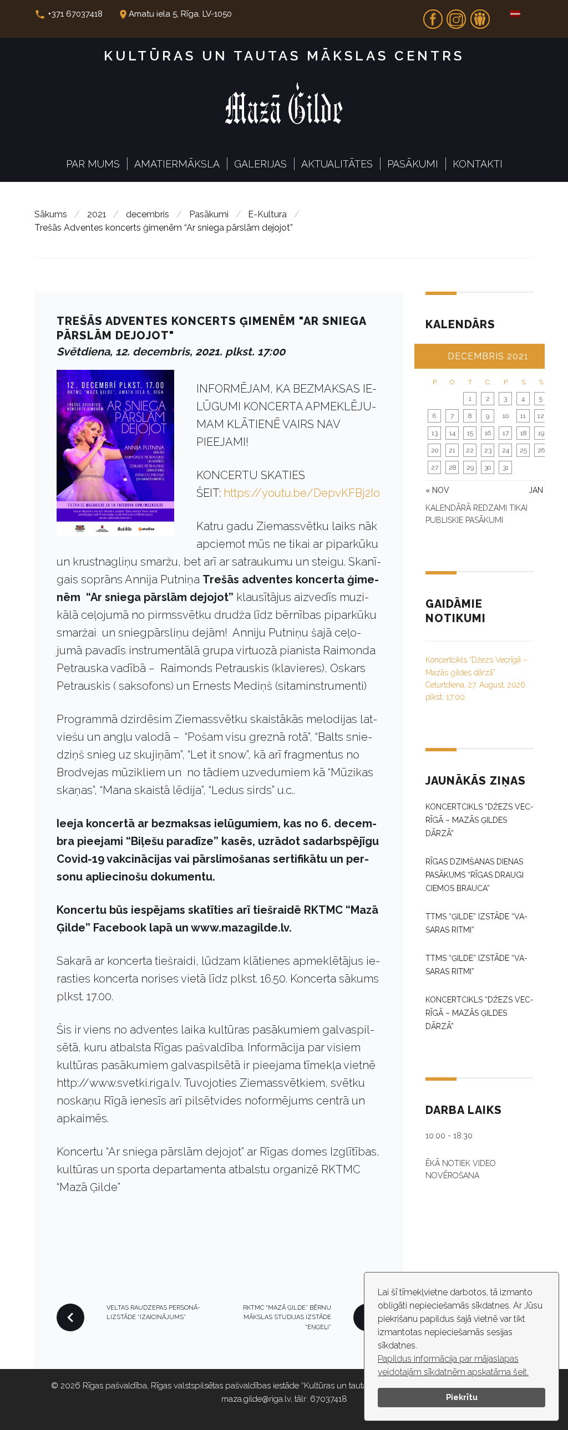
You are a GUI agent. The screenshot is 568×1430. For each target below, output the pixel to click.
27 (434, 467)
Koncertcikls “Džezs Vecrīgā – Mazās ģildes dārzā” (479, 820)
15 (470, 433)
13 (435, 433)
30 (487, 467)
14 (452, 433)
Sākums (50, 214)
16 (488, 433)
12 (540, 416)
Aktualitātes (337, 164)
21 (452, 450)
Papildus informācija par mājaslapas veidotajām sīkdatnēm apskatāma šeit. (453, 1365)
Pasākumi (412, 164)
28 (452, 467)
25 (523, 450)
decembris (147, 214)
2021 (96, 214)
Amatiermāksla (177, 164)
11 (523, 416)
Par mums (93, 164)
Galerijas (260, 164)
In (456, 16)
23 (487, 450)
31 (506, 467)
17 (506, 433)
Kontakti (478, 164)
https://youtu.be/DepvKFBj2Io (302, 493)
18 (523, 433)
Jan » (539, 490)
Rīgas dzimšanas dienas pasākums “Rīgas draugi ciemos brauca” (474, 875)
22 (470, 450)
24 (505, 450)
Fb (433, 16)
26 (541, 450)
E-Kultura (267, 214)
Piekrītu (462, 1397)
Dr (479, 16)
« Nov (437, 490)
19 (541, 433)
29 (470, 467)
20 (434, 450)
